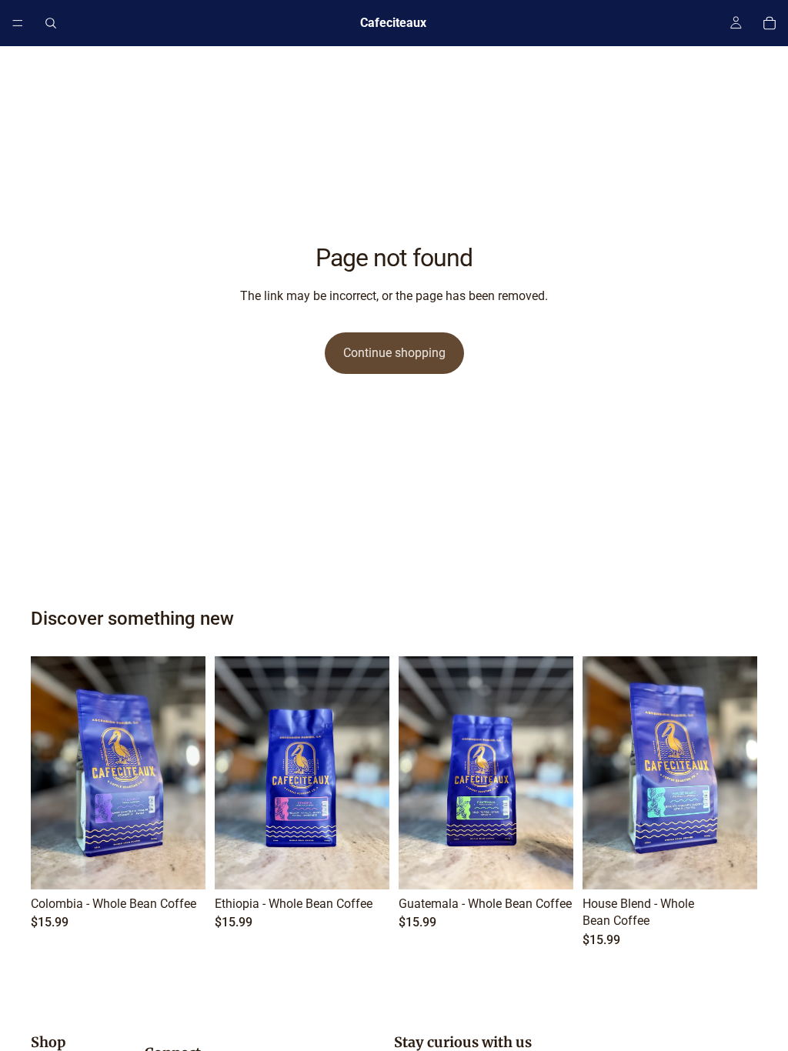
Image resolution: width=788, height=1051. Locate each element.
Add (194, 865)
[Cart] (769, 23)
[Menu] (17, 23)
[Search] (51, 23)
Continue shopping (394, 352)
